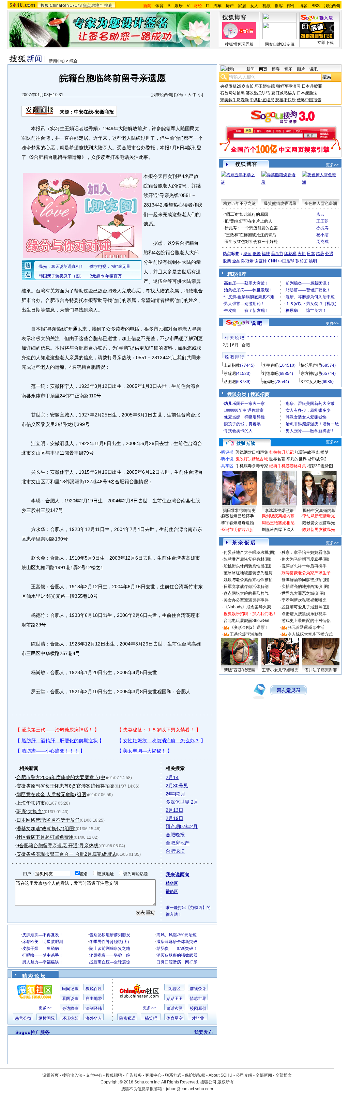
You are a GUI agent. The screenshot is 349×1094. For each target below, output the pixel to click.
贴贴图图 (174, 998)
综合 (74, 61)
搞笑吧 (151, 1018)
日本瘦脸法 (307, 93)
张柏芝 (301, 261)
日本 (311, 253)
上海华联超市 (30, 803)
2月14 (172, 777)
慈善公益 (23, 1018)
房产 (230, 5)
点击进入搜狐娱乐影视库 (304, 613)
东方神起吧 (311, 373)
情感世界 (198, 998)
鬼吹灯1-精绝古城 (252, 459)
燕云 (320, 214)
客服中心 (153, 1075)
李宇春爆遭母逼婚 (237, 522)
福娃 (266, 253)
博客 (303, 5)
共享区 (227, 466)
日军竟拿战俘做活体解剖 (246, 586)
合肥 (246, 345)
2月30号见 (177, 785)
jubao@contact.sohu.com (189, 1089)
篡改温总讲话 (258, 93)
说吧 (313, 69)
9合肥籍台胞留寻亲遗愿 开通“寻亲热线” (58, 845)
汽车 (217, 5)
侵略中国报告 (309, 99)
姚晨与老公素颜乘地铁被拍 (248, 579)
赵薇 (320, 253)
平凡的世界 (296, 459)
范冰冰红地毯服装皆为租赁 (248, 573)
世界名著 (277, 459)
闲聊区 (174, 988)
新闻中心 (57, 61)
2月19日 (174, 818)
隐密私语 (127, 1018)
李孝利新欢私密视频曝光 (304, 600)
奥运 (247, 253)
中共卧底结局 (262, 99)
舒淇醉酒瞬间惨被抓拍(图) (305, 579)
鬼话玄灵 (174, 1008)
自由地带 (94, 998)
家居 (242, 5)
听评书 (227, 452)
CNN (272, 261)
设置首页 (50, 1075)
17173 (76, 5)
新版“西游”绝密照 (239, 670)
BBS (316, 5)
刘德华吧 (270, 373)
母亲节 (277, 253)
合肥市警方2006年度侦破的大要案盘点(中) (61, 777)
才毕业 (198, 1018)
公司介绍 (244, 1075)
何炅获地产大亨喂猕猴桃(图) (249, 552)
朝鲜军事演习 (288, 86)
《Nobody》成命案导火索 (247, 607)
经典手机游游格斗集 (287, 466)
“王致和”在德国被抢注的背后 (250, 234)
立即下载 (325, 42)
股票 (227, 261)
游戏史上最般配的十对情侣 (306, 620)
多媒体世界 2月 (182, 802)
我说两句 (332, 5)
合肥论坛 (175, 851)
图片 (301, 69)
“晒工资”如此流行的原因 (246, 214)
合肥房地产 (177, 843)
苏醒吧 (230, 373)
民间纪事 (70, 988)
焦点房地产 (93, 5)
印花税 (290, 253)
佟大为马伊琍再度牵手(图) (305, 559)
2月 (226, 345)
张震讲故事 (305, 452)
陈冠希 (247, 261)
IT (207, 5)
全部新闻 (264, 1075)
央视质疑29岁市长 (237, 86)
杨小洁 (322, 234)
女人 (254, 5)
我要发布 (203, 1032)
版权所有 (225, 1082)
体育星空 (174, 1018)
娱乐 (178, 5)
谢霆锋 (261, 261)
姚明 (313, 261)
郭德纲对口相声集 (252, 452)
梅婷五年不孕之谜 (239, 203)
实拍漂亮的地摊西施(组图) (305, 586)
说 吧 (256, 323)
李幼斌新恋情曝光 (318, 516)
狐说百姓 (94, 988)
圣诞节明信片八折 (237, 529)
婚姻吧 (268, 381)
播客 (279, 5)
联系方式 (173, 1075)
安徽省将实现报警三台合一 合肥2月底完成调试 (66, 854)
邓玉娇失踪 (265, 86)
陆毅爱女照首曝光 (318, 522)
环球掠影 (70, 1018)
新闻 (250, 69)
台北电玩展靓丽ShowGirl (246, 620)
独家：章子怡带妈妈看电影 (306, 552)
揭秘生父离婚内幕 (319, 510)
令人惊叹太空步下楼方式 (310, 634)
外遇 (329, 253)
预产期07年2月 (182, 826)
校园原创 (198, 1008)
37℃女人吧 (311, 381)
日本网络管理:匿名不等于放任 (48, 820)
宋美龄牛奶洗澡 (234, 99)
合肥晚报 (175, 834)
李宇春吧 (270, 365)
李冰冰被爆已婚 (279, 510)
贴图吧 (230, 381)
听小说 (227, 459)
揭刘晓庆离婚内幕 (278, 516)
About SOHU (220, 1075)
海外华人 (94, 1018)
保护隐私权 (195, 1075)
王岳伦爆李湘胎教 (246, 634)
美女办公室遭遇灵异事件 (246, 600)
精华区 (172, 883)
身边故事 (70, 1008)
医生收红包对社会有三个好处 (251, 241)
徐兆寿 (322, 228)
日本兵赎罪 (312, 86)
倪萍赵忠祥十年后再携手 (304, 566)
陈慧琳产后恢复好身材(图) (247, 559)
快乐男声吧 (311, 365)
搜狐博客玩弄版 (239, 44)
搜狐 (45, 5)
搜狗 (108, 5)
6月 (235, 345)
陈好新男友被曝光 (318, 529)
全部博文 (283, 1075)
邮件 (291, 5)
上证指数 (232, 365)
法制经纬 (94, 1008)
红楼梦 (322, 452)
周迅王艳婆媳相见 (278, 522)
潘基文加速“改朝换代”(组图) (46, 828)
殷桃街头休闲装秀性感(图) (247, 566)
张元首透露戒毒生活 (306, 627)
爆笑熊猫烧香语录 (280, 203)
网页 (263, 69)
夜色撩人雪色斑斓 (320, 203)
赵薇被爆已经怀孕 (237, 516)
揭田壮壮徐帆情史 (239, 510)
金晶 (236, 261)
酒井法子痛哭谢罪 (320, 670)
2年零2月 (175, 793)
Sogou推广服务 (32, 1032)
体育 (159, 5)
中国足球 (286, 261)
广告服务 (133, 1075)
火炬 (302, 253)
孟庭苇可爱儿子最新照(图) (305, 607)
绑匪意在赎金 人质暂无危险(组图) (52, 794)
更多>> (45, 1007)
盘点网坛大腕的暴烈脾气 (246, 593)
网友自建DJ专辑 (279, 44)
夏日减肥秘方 (283, 93)
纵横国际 (47, 1018)
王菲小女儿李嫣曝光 (280, 670)
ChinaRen (59, 5)
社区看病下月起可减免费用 (45, 837)
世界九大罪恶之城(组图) (303, 593)
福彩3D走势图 (320, 466)
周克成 (322, 241)
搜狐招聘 (114, 1075)
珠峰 (257, 253)
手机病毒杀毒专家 (252, 466)
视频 (266, 5)
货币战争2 (317, 459)
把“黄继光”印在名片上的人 (248, 221)
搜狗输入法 (72, 1075)
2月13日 (174, 810)
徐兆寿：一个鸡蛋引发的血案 (251, 228)
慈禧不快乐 (285, 99)
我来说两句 (162, 94)
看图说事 (70, 998)
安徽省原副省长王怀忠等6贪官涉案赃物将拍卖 (65, 786)
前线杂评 (198, 988)
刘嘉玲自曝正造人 (278, 529)
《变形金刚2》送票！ (249, 627)
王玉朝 (322, 221)
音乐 (288, 69)
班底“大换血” (30, 811)
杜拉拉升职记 (281, 452)
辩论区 (172, 891)
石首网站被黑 (232, 93)
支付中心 (94, 1075)
